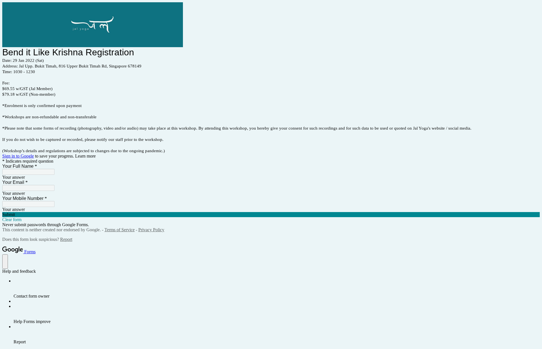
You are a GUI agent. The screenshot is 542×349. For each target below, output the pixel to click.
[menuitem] (277, 288)
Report (66, 239)
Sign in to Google (18, 156)
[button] (271, 214)
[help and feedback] (5, 261)
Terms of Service (119, 229)
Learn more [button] (85, 156)
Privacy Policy (151, 229)
